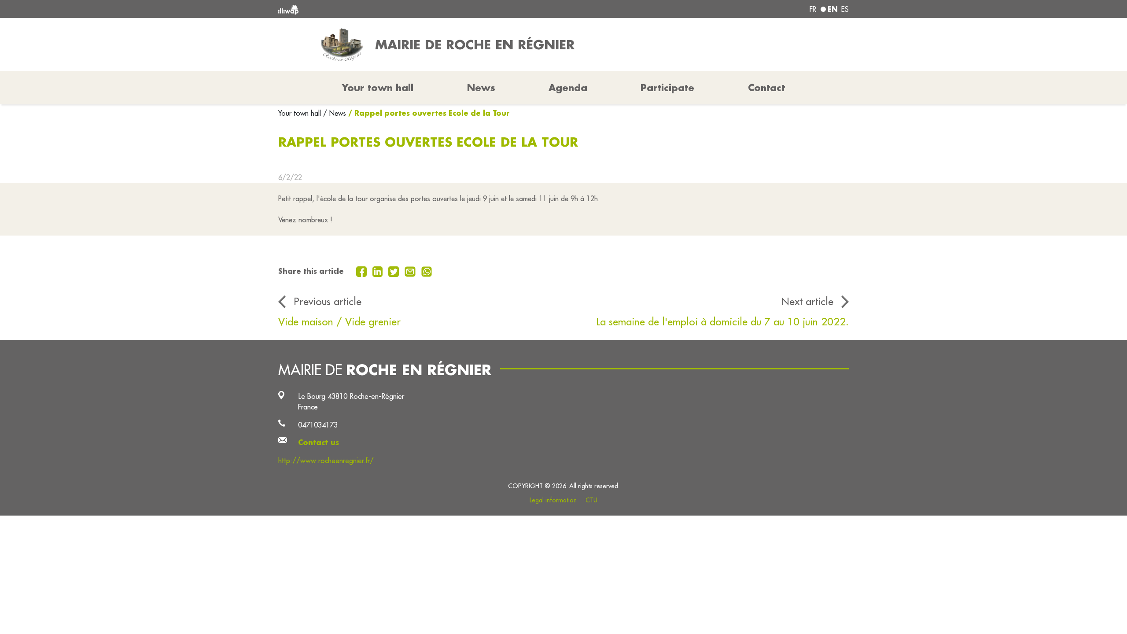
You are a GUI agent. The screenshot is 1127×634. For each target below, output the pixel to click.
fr (813, 9)
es (845, 9)
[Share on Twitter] (395, 270)
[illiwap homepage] (394, 9)
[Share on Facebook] (362, 270)
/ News (334, 113)
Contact (766, 87)
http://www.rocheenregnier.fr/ (326, 460)
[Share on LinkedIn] (379, 270)
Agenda (568, 87)
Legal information (553, 500)
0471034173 (318, 424)
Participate (667, 87)
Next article (807, 301)
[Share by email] (411, 270)
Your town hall (300, 113)
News (481, 87)
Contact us (318, 442)
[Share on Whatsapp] (427, 270)
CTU (591, 500)
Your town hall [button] (377, 87)
